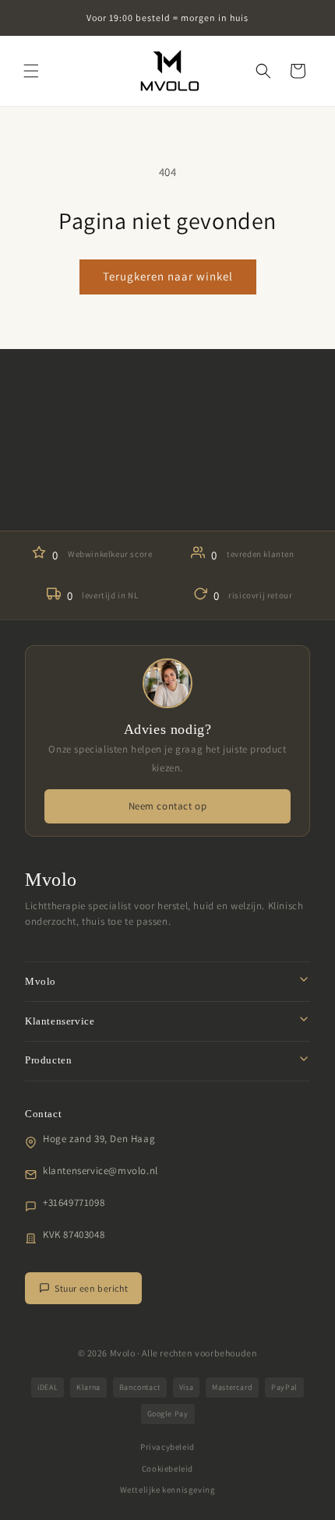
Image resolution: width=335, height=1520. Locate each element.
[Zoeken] (263, 71)
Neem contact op (168, 806)
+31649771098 (73, 1202)
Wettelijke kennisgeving (168, 1489)
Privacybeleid (167, 1446)
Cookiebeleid (167, 1468)
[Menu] (31, 71)
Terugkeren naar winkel (168, 276)
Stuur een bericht (91, 1288)
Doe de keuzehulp (167, 493)
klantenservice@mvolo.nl (100, 1170)
